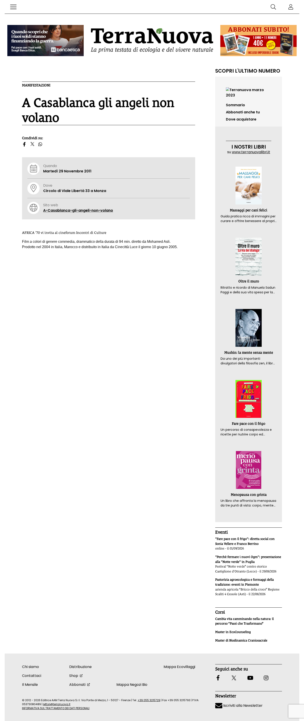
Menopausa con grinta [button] (249, 494)
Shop (73, 675)
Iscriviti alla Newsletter (242, 705)
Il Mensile (30, 684)
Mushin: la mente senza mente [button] (248, 352)
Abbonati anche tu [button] (243, 112)
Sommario (235, 105)
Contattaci (31, 675)
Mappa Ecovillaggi (179, 666)
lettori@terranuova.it (56, 704)
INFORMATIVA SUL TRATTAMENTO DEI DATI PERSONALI (55, 708)
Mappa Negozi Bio (131, 684)
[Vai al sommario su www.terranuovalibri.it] (248, 92)
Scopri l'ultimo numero (247, 70)
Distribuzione (80, 666)
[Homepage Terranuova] (152, 40)
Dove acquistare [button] (241, 119)
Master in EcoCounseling (233, 632)
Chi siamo (30, 666)
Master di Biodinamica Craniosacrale (241, 640)
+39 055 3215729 (149, 700)
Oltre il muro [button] (248, 281)
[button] (13, 7)
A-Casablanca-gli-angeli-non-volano (78, 210)
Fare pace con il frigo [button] (248, 423)
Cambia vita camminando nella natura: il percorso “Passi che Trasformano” (244, 621)
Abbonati (77, 684)
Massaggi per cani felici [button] (248, 210)
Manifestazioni (36, 85)
